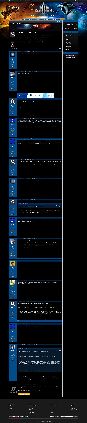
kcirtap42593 (13, 57)
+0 (12, 42)
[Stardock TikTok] (71, 57)
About (52, 402)
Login (20, 23)
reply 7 (27, 203)
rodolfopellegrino (13, 267)
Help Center (73, 402)
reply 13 (26, 348)
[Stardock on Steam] (75, 56)
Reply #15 (19, 344)
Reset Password (73, 408)
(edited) (38, 199)
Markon (12, 124)
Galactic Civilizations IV (32, 405)
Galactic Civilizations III (15, 29)
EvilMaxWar (12, 185)
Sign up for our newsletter (55, 416)
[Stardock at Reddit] (67, 57)
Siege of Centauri (31, 412)
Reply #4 (19, 118)
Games (17, 0)
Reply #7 (19, 178)
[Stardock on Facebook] (68, 56)
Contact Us (52, 412)
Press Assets (52, 409)
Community (21, 0)
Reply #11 (19, 260)
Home (10, 29)
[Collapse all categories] (77, 33)
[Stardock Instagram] (74, 56)
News (25, 0)
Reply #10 (19, 238)
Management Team (54, 405)
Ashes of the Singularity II (33, 402)
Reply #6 (19, 159)
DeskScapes (10, 408)
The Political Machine (32, 409)
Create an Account (74, 405)
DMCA (47, 421)
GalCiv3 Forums (31, 33)
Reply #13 (19, 301)
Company (52, 401)
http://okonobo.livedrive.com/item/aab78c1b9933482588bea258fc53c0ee (43, 210)
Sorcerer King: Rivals (32, 413)
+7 (12, 151)
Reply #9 (19, 218)
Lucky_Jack (12, 286)
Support (31, 0)
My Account (73, 404)
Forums (52, 413)
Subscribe (76, 416)
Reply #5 (19, 138)
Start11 (10, 405)
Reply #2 (19, 71)
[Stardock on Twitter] (66, 56)
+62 (12, 292)
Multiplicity (10, 409)
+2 (12, 64)
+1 (12, 111)
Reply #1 (19, 51)
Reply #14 (19, 323)
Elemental (30, 404)
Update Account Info (74, 409)
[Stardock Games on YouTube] (70, 56)
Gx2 (12, 37)
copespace (12, 165)
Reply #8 (19, 199)
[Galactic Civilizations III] (43, 10)
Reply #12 (19, 280)
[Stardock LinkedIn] (73, 57)
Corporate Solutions (12, 404)
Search (17, 23)
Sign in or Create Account (24, 394)
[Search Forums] (77, 0)
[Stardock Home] (9, 0)
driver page (52, 307)
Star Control (31, 408)
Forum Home (13, 23)
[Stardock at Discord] (69, 57)
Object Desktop (11, 402)
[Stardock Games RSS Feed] (74, 57)
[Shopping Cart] (76, 0)
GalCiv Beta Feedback (23, 29)
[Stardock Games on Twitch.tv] (72, 56)
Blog (28, 0)
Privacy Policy (37, 421)
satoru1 (12, 77)
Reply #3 (19, 98)
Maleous (13, 105)
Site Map (50, 421)
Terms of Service (42, 421)
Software (13, 0)
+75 (12, 84)
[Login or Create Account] (74, 0)
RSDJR (12, 350)
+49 (12, 191)
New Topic (58, 21)
